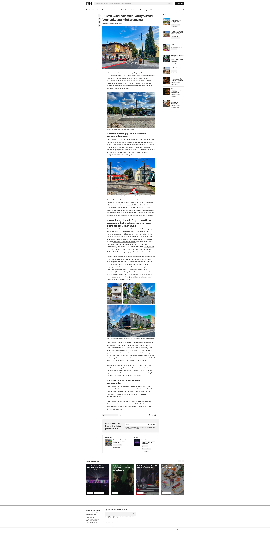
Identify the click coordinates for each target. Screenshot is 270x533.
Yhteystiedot (93, 529)
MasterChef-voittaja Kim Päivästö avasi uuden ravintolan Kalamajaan (177, 79)
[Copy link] (99, 25)
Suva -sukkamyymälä (114, 264)
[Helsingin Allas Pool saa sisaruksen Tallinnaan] (166, 70)
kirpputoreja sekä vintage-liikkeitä (124, 242)
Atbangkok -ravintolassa (131, 272)
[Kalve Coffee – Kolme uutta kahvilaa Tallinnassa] (166, 103)
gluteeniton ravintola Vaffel (119, 277)
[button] (86, 9)
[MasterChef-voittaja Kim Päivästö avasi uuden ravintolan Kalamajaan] (166, 80)
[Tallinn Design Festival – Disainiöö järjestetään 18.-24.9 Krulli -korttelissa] (147, 479)
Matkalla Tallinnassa (93, 510)
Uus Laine (139, 249)
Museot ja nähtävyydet (146, 448)
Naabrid (109, 252)
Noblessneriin (111, 396)
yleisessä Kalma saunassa (128, 269)
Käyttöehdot (136, 428)
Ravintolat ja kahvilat (114, 23)
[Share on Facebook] (99, 15)
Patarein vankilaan (131, 406)
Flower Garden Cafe (143, 252)
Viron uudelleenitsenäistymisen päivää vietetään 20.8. (177, 46)
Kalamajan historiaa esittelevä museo (137, 264)
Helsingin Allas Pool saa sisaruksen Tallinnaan (177, 68)
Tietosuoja (88, 529)
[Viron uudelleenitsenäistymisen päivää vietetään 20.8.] (166, 47)
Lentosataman (133, 394)
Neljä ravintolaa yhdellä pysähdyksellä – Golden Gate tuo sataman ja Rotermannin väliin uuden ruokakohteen (177, 34)
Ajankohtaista (105, 23)
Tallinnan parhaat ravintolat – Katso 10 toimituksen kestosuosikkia (176, 90)
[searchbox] (130, 3)
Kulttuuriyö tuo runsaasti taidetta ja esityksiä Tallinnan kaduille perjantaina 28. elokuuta (177, 57)
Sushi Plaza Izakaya (119, 252)
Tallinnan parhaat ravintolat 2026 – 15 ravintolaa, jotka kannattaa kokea (176, 20)
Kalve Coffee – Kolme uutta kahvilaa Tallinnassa (176, 102)
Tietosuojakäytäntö (129, 428)
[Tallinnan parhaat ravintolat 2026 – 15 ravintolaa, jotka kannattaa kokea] (166, 21)
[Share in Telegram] (99, 22)
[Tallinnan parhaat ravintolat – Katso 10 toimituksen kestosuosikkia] (166, 91)
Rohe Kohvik (125, 244)
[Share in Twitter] (99, 18)
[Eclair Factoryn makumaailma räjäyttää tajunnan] (172, 479)
